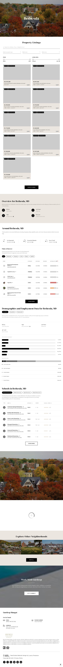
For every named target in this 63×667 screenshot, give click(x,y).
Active (22, 256)
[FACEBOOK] (4, 662)
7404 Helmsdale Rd (11, 267)
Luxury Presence (34, 655)
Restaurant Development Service (12, 265)
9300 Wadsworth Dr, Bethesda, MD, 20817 (15, 425)
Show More (31, 443)
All (4, 256)
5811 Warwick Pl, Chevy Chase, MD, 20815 (15, 431)
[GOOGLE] (17, 662)
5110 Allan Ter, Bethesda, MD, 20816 (14, 437)
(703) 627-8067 (38, 621)
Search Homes (31, 187)
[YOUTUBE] (14, 662)
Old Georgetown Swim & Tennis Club (14, 293)
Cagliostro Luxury (11, 271)
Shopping (16, 256)
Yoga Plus (9, 282)
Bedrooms (44, 52)
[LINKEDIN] (11, 662)
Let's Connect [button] (31, 593)
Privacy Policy (18, 658)
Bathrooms (25, 52)
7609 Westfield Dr (11, 277)
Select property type (8, 52)
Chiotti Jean (9, 276)
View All (31, 559)
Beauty (27, 256)
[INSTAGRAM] (7, 662)
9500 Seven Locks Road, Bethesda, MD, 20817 (16, 419)
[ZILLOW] (21, 662)
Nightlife (33, 256)
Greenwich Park (10, 287)
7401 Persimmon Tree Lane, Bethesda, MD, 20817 (17, 408)
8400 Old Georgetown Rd (13, 288)
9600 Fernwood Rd (11, 295)
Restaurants (9, 256)
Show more (31, 301)
